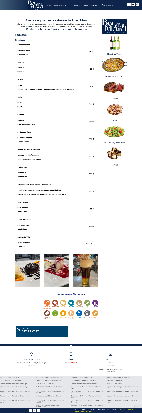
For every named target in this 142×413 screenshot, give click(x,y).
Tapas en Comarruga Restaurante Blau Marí (123, 387)
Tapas (114, 120)
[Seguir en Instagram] (137, 4)
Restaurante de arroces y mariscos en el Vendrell (15, 392)
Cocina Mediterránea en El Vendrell (84, 384)
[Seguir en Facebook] (129, 4)
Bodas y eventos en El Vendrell (118, 377)
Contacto (95, 5)
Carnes (114, 98)
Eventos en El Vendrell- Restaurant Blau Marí (86, 387)
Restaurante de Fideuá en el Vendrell (49, 387)
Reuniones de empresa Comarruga (49, 377)
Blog (86, 5)
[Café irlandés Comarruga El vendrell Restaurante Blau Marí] (85, 287)
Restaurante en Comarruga (10, 377)
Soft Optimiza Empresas (125, 409)
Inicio (49, 5)
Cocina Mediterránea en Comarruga (13, 384)
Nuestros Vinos (114, 54)
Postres (114, 165)
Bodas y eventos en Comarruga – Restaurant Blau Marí (48, 405)
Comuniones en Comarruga (46, 384)
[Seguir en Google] (133, 4)
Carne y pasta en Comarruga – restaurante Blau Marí (87, 392)
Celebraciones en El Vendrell (82, 377)
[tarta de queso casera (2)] (56, 287)
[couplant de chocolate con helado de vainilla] (27, 287)
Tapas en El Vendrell (114, 381)
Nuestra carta (60, 5)
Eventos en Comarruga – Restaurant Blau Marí (122, 401)
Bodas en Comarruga (114, 384)
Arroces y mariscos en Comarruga (48, 381)
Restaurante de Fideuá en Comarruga (14, 387)
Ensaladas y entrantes (114, 143)
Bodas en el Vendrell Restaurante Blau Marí (123, 391)
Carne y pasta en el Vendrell (10, 381)
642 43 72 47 (108, 5)
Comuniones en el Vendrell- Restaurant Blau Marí (50, 392)
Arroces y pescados (114, 76)
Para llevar (75, 5)
